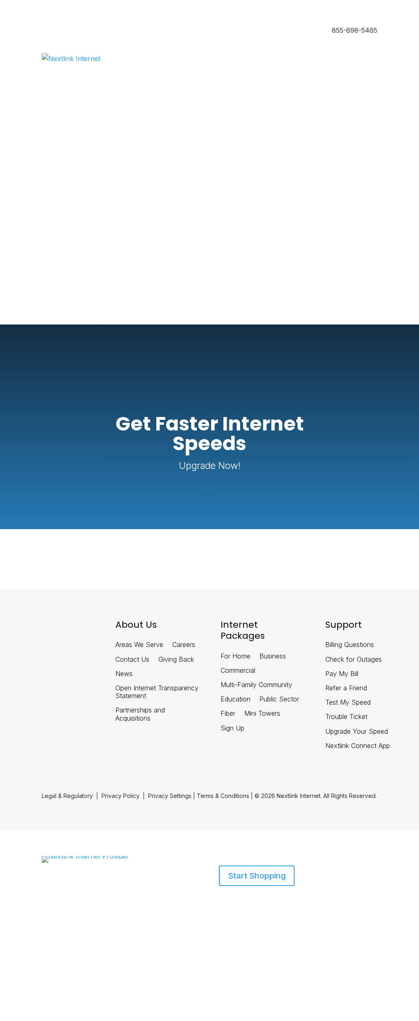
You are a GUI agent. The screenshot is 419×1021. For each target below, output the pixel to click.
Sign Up (232, 728)
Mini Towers (262, 713)
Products (54, 900)
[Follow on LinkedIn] (41, 628)
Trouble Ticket (346, 717)
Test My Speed (348, 702)
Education (235, 699)
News (124, 674)
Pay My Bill (341, 674)
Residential (56, 31)
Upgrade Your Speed (356, 731)
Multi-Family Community (256, 685)
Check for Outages (353, 659)
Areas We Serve (139, 645)
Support (119, 900)
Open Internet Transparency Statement (156, 692)
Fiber (228, 713)
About (91, 900)
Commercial (238, 670)
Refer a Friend (346, 688)
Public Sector (279, 699)
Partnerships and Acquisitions (140, 714)
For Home (235, 656)
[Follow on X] (62, 628)
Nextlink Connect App (357, 746)
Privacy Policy (120, 795)
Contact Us (132, 659)
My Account (58, 261)
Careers (183, 645)
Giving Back (176, 659)
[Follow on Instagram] (83, 628)
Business (92, 31)
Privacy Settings (169, 795)
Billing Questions (349, 645)
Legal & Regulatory (67, 795)
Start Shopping (257, 876)
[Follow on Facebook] (20, 628)
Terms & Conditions (223, 795)
